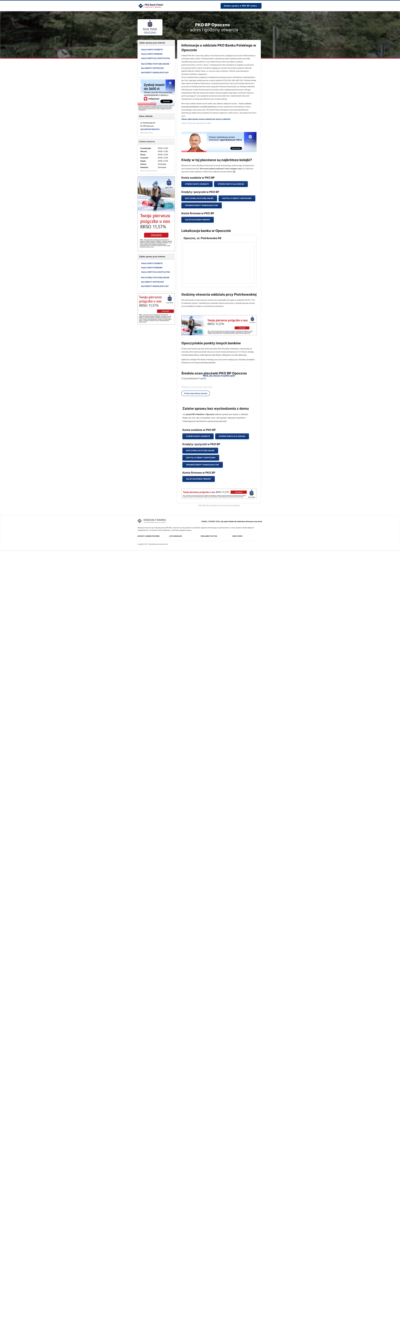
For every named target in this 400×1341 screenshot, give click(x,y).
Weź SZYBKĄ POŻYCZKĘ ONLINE (155, 64)
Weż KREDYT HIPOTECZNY (152, 68)
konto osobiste (245, 104)
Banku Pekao (193, 355)
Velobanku (226, 355)
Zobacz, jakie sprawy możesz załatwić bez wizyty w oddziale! (205, 119)
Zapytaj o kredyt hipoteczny (237, 198)
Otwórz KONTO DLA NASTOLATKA (155, 58)
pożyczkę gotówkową (190, 107)
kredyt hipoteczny (209, 107)
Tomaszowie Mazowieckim (204, 363)
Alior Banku (216, 355)
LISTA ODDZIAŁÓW (175, 536)
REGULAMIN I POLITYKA (209, 536)
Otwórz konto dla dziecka (231, 184)
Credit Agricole (205, 355)
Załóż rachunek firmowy (197, 220)
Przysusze (185, 363)
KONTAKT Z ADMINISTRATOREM (148, 536)
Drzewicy (242, 360)
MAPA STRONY (237, 536)
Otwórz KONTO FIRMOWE (151, 54)
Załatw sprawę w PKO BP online (240, 6)
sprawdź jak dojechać (150, 129)
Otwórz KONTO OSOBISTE (152, 49)
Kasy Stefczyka (240, 355)
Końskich (250, 360)
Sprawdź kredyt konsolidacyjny (201, 205)
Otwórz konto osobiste (197, 184)
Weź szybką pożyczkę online (199, 198)
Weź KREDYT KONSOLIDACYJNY (155, 72)
